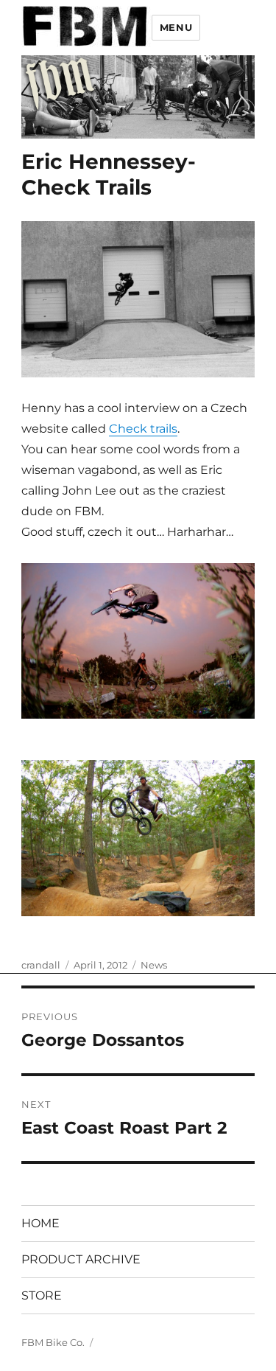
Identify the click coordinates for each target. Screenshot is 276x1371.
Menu (176, 27)
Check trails (143, 429)
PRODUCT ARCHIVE (81, 1259)
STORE (41, 1295)
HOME (40, 1223)
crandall (40, 965)
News (154, 965)
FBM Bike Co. (53, 1342)
